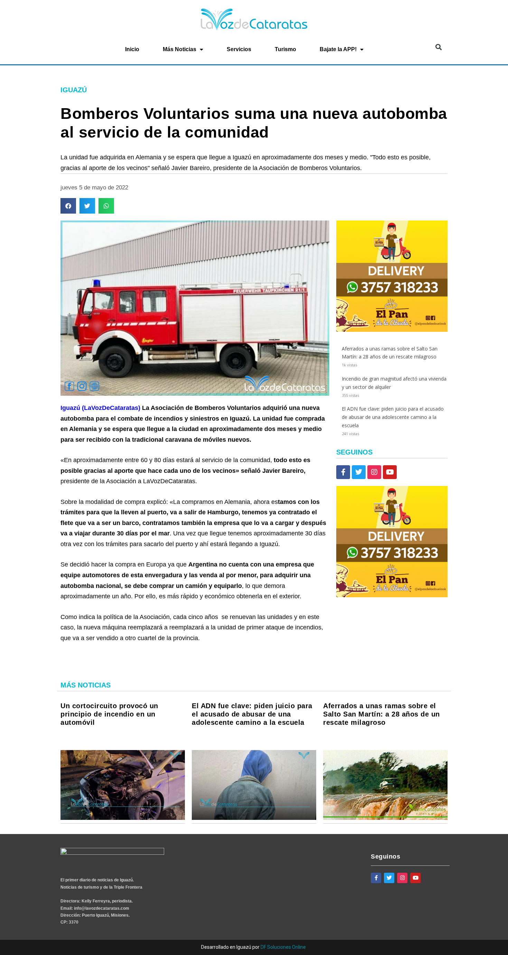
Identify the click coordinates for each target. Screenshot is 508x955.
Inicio (132, 49)
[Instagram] (374, 472)
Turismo (285, 49)
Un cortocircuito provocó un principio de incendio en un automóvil (109, 714)
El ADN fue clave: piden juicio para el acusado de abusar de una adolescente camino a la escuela (393, 417)
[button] (438, 47)
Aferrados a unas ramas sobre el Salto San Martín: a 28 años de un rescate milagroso (381, 714)
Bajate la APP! (338, 49)
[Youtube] (390, 472)
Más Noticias (179, 49)
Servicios (239, 49)
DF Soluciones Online (283, 947)
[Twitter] (359, 472)
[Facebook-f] (343, 472)
